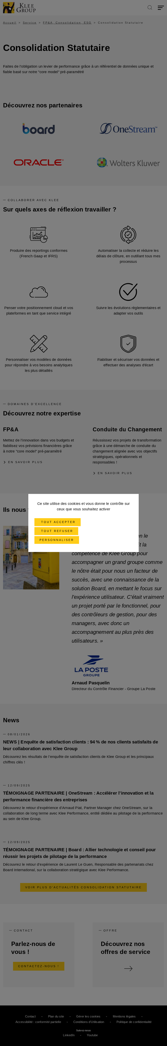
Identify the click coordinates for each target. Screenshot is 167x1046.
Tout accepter (58, 522)
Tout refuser (56, 531)
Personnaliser (57, 540)
